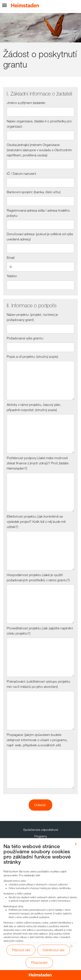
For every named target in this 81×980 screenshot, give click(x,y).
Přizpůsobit (39, 963)
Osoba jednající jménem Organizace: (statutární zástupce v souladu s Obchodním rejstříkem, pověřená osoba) (39, 150)
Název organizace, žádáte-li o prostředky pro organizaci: (39, 123)
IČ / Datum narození (21, 174)
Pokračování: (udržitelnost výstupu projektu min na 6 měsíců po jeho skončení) (38, 684)
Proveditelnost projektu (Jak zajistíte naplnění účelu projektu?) (40, 630)
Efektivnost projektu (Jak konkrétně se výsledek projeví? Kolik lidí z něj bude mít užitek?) (36, 521)
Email (10, 258)
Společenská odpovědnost (40, 829)
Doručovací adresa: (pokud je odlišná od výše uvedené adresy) (40, 236)
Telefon (12, 276)
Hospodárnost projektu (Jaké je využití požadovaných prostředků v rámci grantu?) (38, 577)
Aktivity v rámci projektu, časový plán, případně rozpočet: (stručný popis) (34, 407)
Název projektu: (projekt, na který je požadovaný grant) (32, 317)
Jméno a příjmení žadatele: (26, 103)
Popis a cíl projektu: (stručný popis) (32, 357)
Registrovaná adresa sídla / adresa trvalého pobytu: (38, 213)
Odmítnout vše (53, 950)
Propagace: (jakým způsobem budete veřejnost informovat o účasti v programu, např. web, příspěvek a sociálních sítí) (37, 740)
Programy (40, 836)
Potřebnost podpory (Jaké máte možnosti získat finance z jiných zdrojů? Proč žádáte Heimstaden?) (37, 463)
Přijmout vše (21, 950)
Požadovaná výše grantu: (25, 338)
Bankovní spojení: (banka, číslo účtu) (33, 192)
